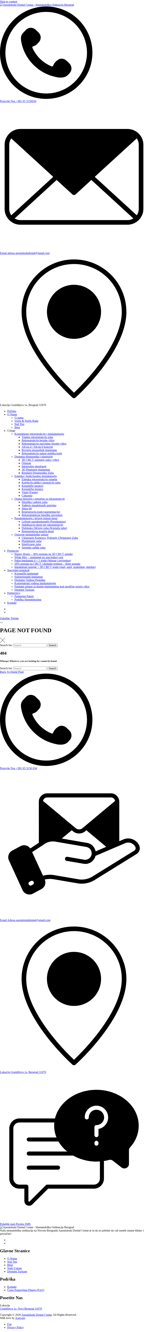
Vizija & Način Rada (26, 420)
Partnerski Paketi (24, 596)
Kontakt (11, 602)
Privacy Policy (15, 1327)
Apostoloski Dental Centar (36, 1314)
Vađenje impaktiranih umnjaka (39, 505)
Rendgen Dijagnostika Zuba (38, 472)
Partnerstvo (13, 593)
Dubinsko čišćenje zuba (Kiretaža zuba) (44, 528)
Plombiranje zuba (32, 541)
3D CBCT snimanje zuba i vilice (40, 459)
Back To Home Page (12, 671)
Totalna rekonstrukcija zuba (37, 437)
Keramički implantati (26, 573)
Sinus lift (27, 508)
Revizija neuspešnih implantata (39, 450)
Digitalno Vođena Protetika (29, 580)
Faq (9, 1324)
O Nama (12, 414)
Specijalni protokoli (18, 570)
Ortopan (26, 463)
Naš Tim (19, 424)
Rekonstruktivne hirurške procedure (42, 515)
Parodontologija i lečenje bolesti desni (35, 518)
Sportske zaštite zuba (33, 547)
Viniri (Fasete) (30, 492)
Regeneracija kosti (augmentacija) (41, 511)
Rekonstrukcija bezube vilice (38, 440)
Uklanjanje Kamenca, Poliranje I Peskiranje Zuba (50, 537)
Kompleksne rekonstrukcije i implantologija (39, 433)
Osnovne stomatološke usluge (31, 534)
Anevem (20, 1318)
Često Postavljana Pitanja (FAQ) (25, 1290)
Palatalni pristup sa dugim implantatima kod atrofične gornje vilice (52, 586)
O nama (18, 417)
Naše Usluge (14, 1268)
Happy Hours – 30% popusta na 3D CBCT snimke (43, 554)
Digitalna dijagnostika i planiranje (33, 456)
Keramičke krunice (32, 489)
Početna (11, 411)
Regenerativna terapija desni (38, 531)
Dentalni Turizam (24, 589)
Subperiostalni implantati (28, 576)
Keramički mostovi (32, 485)
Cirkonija (27, 495)
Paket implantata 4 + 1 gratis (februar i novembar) (42, 560)
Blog (17, 427)
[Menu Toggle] (1, 622)
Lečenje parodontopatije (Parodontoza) (44, 521)
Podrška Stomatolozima (27, 599)
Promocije (13, 550)
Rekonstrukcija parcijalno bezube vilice (44, 443)
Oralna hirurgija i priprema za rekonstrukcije (39, 498)
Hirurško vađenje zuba (34, 502)
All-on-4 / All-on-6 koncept (37, 446)
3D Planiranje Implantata (36, 469)
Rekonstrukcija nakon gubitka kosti (42, 453)
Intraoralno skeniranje (34, 466)
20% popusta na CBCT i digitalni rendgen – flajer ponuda (47, 563)
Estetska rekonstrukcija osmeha (39, 479)
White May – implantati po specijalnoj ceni (38, 557)
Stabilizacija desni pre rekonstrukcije (42, 524)
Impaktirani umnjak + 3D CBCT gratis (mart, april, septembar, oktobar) (55, 567)
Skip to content (8, 1)
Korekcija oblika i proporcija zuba (41, 482)
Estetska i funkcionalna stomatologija (35, 476)
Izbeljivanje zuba (31, 544)
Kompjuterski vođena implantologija (35, 583)
